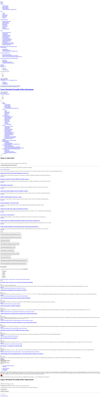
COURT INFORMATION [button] (4, 52)
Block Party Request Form (7, 40)
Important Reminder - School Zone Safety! (9, 202)
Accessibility (5, 370)
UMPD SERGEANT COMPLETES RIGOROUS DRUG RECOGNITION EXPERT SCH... (20, 220)
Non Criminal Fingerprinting (9, 132)
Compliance (5, 366)
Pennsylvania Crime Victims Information (10, 46)
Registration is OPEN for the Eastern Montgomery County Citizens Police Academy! (18, 322)
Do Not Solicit (5, 41)
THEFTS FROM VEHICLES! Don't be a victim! (11, 197)
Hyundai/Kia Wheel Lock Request (8, 42)
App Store (2, 395)
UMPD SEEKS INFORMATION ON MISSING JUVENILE (13, 290)
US (7, 80)
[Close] (0, 382)
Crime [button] (1, 11)
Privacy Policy (5, 369)
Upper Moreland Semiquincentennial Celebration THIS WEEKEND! (15, 298)
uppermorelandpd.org (4, 79)
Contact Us (2, 64)
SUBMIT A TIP (3, 66)
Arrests (6, 110)
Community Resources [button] (4, 19)
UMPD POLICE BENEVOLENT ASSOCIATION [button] (9, 58)
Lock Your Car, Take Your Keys (7, 214)
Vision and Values (6, 8)
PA (8, 80)
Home (4, 102)
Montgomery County (13, 80)
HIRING (1, 46)
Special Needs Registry (6, 36)
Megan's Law (5, 16)
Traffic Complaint (5, 37)
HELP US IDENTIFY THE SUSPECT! (9, 338)
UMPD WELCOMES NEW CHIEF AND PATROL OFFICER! (14, 208)
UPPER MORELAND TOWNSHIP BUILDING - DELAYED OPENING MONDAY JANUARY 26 (21, 353)
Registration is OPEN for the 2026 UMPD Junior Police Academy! (14, 330)
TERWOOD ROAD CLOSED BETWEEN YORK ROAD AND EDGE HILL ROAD (18, 313)
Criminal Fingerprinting (8, 133)
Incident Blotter (5, 14)
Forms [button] (1, 30)
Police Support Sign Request (9, 151)
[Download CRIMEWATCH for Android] (7, 169)
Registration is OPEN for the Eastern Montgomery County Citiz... (14, 173)
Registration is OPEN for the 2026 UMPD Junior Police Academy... (14, 179)
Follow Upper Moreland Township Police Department (9, 165)
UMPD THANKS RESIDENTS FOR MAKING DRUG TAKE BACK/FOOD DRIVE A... (19, 226)
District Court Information (7, 54)
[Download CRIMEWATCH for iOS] (2, 169)
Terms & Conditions (6, 368)
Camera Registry (5, 33)
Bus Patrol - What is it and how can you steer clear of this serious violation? (16, 282)
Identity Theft (5, 25)
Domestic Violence (6, 22)
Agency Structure (5, 5)
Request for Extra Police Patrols (8, 43)
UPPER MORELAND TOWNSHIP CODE (10, 51)
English (3, 363)
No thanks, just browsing (4, 391)
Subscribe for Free (3, 389)
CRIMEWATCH (3, 80)
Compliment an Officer (6, 35)
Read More (2, 176)
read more (2, 287)
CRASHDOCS (5, 49)
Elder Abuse (5, 27)
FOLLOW (2, 65)
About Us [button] (2, 3)
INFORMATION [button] (3, 47)
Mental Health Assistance (7, 21)
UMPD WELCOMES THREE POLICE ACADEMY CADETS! (14, 191)
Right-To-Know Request (7, 32)
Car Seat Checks (7, 121)
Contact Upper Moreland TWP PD (8, 365)
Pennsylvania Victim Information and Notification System (12, 56)
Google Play (6, 395)
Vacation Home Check (6, 38)
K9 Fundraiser (7, 150)
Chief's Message (5, 6)
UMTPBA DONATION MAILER (8, 62)
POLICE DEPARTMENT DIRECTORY (10, 9)
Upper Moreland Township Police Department (17, 89)
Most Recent (25, 269)
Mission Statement (6, 7)
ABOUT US (5, 60)
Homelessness (5, 24)
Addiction (6, 122)
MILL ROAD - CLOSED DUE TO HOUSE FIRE (11, 345)
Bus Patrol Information (6, 50)
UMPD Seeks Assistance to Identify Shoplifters (10, 305)
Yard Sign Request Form (7, 44)
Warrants (4, 17)
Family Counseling (6, 23)
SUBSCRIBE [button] (5, 83)
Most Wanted (5, 15)
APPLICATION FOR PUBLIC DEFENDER (10, 55)
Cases (6, 111)
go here (43, 373)
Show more (2, 359)
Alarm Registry (5, 34)
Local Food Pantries (6, 28)
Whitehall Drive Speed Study (6, 185)
